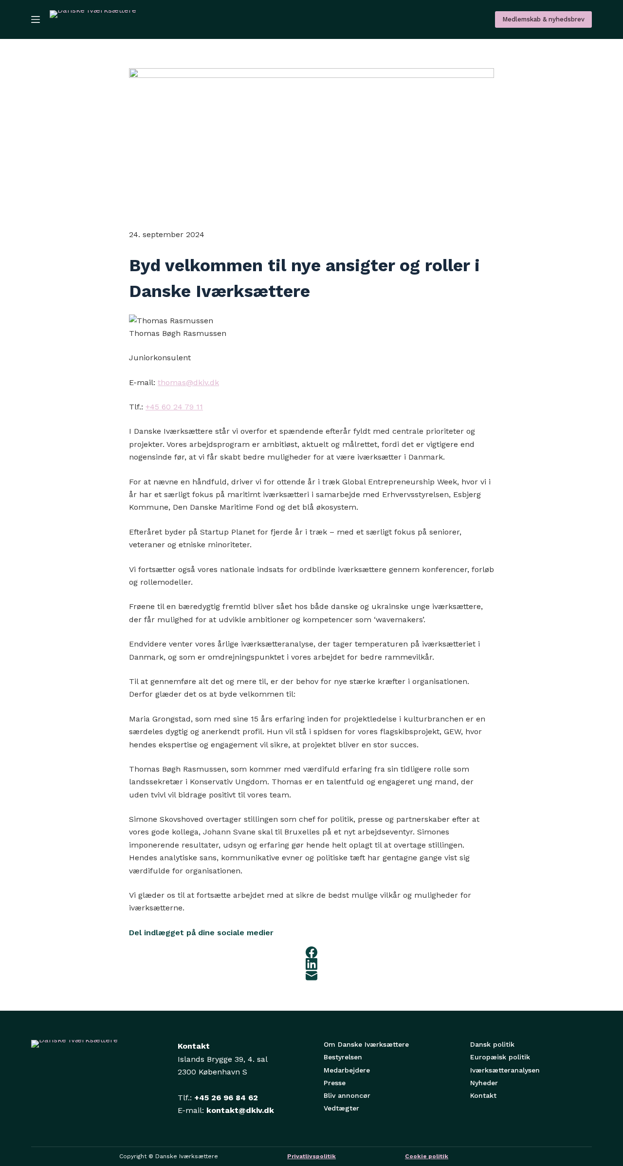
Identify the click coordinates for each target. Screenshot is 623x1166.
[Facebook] (311, 952)
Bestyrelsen (343, 1057)
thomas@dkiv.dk (188, 382)
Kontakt (483, 1095)
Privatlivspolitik (311, 1156)
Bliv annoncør (347, 1095)
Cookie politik (426, 1156)
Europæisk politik (500, 1057)
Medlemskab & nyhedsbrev (543, 19)
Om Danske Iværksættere (366, 1044)
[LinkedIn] (311, 964)
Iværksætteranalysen (505, 1070)
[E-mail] (311, 975)
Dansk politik (492, 1044)
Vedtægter (341, 1108)
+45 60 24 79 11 (174, 406)
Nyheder (484, 1083)
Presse (335, 1083)
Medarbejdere (347, 1070)
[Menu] (35, 19)
